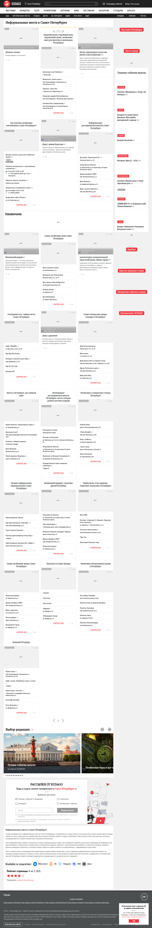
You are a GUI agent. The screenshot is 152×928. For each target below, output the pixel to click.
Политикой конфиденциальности (133, 917)
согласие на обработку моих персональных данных (35, 815)
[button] (102, 729)
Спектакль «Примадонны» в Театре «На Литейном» (131, 93)
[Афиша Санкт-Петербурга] (12, 4)
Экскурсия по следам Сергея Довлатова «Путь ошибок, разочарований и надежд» (127, 117)
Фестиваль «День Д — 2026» (127, 160)
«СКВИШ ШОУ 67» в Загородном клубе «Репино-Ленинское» (131, 204)
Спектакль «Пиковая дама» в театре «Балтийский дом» (130, 182)
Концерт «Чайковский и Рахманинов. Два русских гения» (130, 227)
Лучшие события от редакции (30, 799)
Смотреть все (58, 113)
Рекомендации (13, 213)
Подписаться (67, 810)
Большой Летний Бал (125, 140)
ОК (134, 921)
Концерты (22, 803)
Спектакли (64, 799)
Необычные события (68, 803)
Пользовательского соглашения (27, 821)
